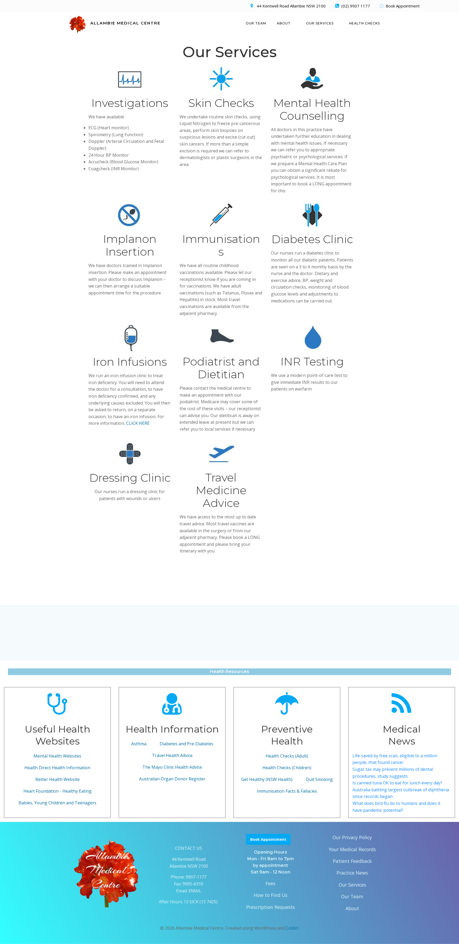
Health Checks (364, 23)
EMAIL (195, 891)
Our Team (256, 23)
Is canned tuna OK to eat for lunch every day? (397, 783)
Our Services (320, 23)
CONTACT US (188, 848)
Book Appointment (268, 839)
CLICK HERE (138, 423)
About (284, 23)
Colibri (292, 928)
